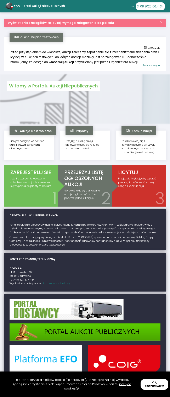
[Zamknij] (161, 21)
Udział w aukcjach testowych (36, 37)
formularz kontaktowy (56, 283)
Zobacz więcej (151, 65)
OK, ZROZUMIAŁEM (154, 384)
